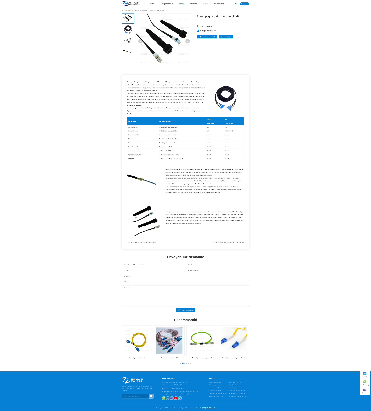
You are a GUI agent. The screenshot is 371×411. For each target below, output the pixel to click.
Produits (181, 4)
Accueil (152, 4)
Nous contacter (219, 4)
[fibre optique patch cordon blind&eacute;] (164, 41)
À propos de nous (167, 4)
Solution (205, 4)
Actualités (193, 4)
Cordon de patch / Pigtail (156, 10)
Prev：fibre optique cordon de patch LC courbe (141, 242)
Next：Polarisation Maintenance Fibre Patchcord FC (228, 242)
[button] (140, 41)
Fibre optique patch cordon (139, 10)
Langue (243, 4)
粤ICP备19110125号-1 (208, 408)
